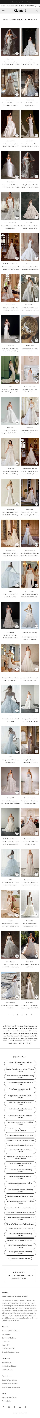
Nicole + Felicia (30, 222)
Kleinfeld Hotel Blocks (9, 1366)
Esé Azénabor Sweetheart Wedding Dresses (20, 1234)
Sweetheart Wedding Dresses (20, 1258)
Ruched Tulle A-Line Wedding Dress (30, 391)
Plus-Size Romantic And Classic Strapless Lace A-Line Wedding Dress (29, 513)
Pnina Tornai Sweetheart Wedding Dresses (20, 1090)
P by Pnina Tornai (29, 304)
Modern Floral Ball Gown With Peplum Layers (10, 884)
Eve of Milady (29, 961)
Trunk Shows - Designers (10, 1383)
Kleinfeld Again (15, 5)
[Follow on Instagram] (9, 1407)
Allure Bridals (10, 141)
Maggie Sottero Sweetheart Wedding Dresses (20, 1096)
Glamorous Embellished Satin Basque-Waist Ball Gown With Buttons (30, 1007)
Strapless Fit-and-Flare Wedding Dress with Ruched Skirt (10, 679)
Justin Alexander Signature (10, 263)
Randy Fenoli (29, 509)
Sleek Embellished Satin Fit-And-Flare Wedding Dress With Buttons (10, 513)
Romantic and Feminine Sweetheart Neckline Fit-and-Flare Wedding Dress (29, 145)
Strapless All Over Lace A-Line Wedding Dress (30, 679)
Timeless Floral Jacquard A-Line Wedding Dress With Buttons (10, 268)
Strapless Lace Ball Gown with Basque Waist (29, 802)
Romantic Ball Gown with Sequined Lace (30, 104)
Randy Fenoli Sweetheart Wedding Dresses (20, 1103)
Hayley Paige (10, 427)
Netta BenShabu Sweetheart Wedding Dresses (20, 1190)
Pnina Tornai (29, 263)
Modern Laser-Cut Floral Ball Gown (10, 720)
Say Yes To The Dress (9, 1338)
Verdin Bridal (10, 797)
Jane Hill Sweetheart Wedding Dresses (20, 1229)
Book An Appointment (9, 1380)
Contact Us (5, 1341)
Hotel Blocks (25, 5)
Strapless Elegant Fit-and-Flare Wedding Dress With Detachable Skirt (30, 555)
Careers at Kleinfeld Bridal (10, 1331)
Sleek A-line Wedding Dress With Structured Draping (10, 555)
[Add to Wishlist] (17, 53)
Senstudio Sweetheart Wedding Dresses (20, 1196)
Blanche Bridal (10, 100)
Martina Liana (10, 345)
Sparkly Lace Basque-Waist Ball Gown (30, 966)
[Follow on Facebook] (3, 1407)
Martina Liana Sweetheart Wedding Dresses (20, 1110)
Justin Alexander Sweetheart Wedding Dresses (20, 1083)
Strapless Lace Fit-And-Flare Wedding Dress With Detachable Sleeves (10, 391)
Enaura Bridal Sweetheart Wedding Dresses (20, 1171)
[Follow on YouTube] (20, 1407)
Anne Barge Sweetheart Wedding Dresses (20, 1140)
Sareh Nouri (30, 59)
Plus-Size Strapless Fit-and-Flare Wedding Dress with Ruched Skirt (29, 595)
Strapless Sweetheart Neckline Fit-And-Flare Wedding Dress (30, 186)
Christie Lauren (30, 345)
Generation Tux (7, 1369)
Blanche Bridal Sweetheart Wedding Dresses (20, 1164)
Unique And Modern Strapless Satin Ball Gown (10, 432)
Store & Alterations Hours (10, 1352)
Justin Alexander (10, 304)
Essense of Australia (30, 550)
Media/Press (6, 1334)
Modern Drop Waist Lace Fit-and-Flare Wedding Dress (29, 884)
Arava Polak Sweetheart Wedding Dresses (20, 1213)
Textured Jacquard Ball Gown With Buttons (30, 638)
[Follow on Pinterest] (14, 1407)
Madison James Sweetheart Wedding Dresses (20, 1184)
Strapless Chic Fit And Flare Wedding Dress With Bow (30, 309)
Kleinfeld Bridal (5, 5)
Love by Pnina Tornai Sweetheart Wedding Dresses (20, 1070)
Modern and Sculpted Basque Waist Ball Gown (10, 145)
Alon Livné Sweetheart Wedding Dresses (20, 1240)
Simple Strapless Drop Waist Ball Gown (10, 595)
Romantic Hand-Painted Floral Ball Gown (29, 432)
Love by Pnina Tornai (10, 222)
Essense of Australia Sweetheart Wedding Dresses (20, 1076)
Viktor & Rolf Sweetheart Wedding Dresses (20, 1224)
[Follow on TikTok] (25, 1407)
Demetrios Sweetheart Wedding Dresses (20, 1145)
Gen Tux (32, 5)
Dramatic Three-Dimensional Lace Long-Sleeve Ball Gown (29, 63)
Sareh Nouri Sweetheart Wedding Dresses (20, 1208)
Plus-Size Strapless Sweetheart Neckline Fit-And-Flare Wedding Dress (10, 63)
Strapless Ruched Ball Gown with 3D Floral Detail (29, 720)
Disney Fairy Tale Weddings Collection (30, 633)
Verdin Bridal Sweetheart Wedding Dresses (20, 1151)
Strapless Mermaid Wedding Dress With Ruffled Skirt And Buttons (30, 925)
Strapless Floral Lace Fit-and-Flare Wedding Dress (10, 925)
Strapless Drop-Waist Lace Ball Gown (10, 1007)
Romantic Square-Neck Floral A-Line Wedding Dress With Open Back (10, 473)
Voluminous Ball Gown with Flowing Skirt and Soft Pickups (10, 186)
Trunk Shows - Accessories (11, 1387)
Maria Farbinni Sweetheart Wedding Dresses (20, 1246)
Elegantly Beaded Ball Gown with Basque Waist (10, 966)
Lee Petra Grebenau (10, 1002)
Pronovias (10, 920)
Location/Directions (8, 1348)
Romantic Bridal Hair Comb (29, 350)
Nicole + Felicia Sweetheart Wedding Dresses (20, 1116)
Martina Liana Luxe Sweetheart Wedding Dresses (20, 1202)
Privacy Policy (6, 1401)
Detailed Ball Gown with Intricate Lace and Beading (10, 104)
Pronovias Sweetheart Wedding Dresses (20, 1135)
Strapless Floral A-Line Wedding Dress (30, 843)
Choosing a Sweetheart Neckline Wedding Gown (19, 1275)
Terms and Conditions (9, 1397)
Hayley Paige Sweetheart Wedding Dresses (20, 1177)
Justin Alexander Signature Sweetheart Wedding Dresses (20, 1130)
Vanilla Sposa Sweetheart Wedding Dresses (20, 1252)
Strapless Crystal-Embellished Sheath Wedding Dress (29, 761)
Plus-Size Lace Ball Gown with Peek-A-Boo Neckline (10, 843)
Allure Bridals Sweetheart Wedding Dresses (20, 1063)
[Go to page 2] (31, 1014)
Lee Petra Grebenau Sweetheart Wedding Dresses (20, 1218)
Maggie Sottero (10, 59)
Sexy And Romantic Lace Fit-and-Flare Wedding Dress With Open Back (10, 350)
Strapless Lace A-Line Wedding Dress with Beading (10, 309)
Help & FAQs (6, 1345)
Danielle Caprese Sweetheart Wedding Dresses (20, 1123)
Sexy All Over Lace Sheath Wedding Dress (10, 227)
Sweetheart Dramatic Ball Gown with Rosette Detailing (30, 227)
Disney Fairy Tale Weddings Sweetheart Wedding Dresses (20, 1157)
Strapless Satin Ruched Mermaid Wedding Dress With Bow (30, 268)
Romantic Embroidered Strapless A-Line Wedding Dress (10, 802)
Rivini (10, 386)
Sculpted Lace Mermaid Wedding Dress (10, 761)
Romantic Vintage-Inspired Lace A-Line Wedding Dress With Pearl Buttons (10, 636)
